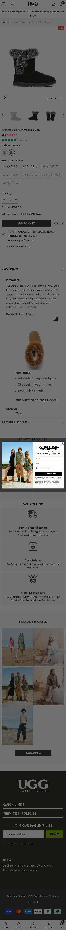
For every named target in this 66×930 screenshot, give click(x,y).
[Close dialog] (62, 443)
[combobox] (38, 468)
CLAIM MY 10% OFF (48, 474)
